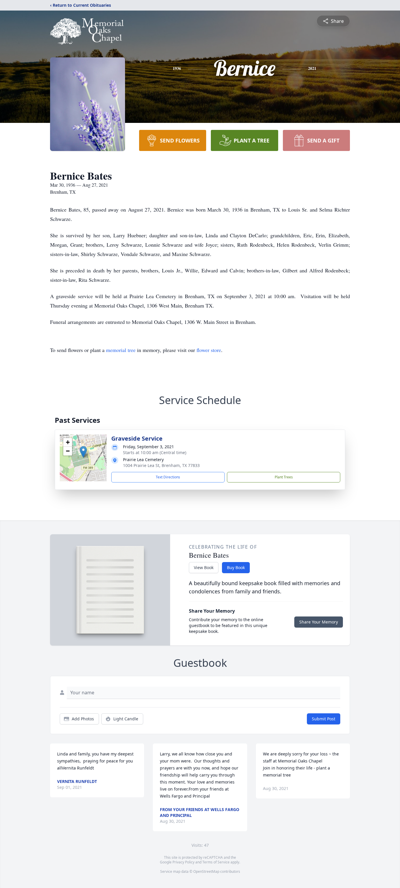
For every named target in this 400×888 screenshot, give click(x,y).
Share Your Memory (318, 622)
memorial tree (121, 349)
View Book (203, 567)
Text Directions (168, 477)
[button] (83, 452)
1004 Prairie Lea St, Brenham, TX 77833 (161, 465)
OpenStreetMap (206, 871)
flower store (208, 349)
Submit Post (323, 719)
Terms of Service (216, 862)
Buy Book (236, 567)
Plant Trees (284, 477)
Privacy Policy (183, 862)
